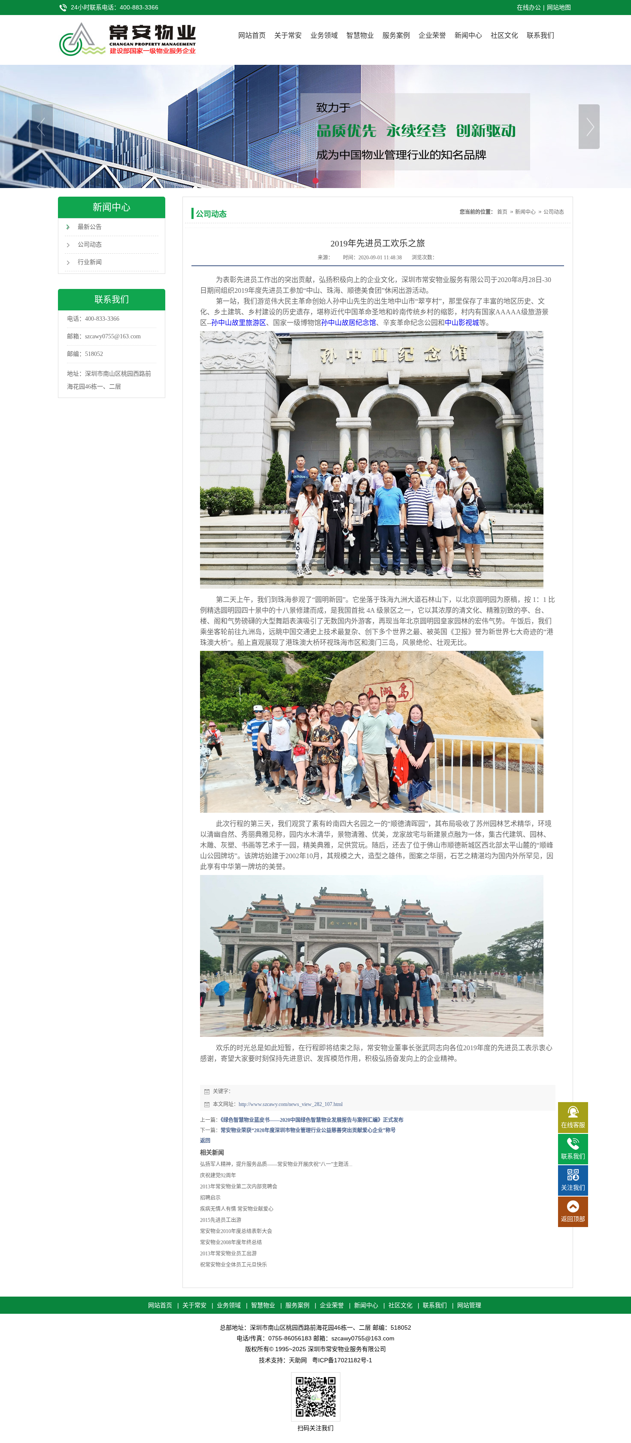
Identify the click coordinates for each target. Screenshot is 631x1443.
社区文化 (504, 35)
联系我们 (540, 35)
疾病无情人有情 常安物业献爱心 (236, 1209)
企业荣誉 (432, 35)
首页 (502, 212)
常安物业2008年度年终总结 (231, 1242)
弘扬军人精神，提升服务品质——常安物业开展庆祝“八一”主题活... (276, 1164)
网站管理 (469, 1305)
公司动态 (90, 244)
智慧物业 (360, 35)
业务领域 (324, 35)
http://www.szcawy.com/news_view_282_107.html (291, 1104)
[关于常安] (315, 126)
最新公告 (90, 227)
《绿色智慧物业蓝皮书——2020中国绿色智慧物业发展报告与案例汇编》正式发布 (312, 1120)
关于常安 (288, 35)
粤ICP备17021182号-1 (342, 1360)
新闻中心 (468, 35)
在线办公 (529, 7)
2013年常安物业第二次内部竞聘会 (238, 1187)
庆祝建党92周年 (218, 1176)
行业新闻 (90, 262)
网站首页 (252, 35)
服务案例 (396, 35)
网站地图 (559, 7)
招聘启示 (210, 1198)
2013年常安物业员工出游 (228, 1254)
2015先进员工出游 (220, 1220)
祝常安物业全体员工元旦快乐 (233, 1265)
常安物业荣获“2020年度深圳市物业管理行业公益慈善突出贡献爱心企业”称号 (308, 1130)
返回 (205, 1141)
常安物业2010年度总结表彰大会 (236, 1231)
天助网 (298, 1360)
